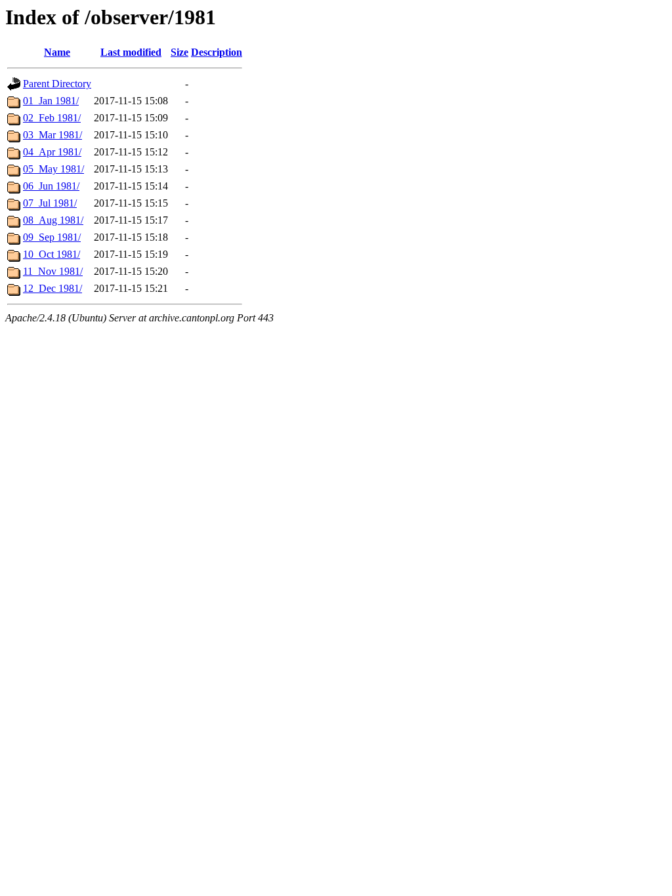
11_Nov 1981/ (53, 271)
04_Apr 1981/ (52, 151)
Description (216, 52)
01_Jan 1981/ (51, 100)
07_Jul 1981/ (50, 203)
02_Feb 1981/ (52, 117)
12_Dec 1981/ (52, 288)
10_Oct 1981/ (51, 254)
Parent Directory (57, 83)
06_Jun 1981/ (51, 186)
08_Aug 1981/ (53, 220)
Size (179, 52)
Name (57, 52)
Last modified (130, 52)
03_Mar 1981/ (52, 134)
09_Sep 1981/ (52, 237)
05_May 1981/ (53, 168)
